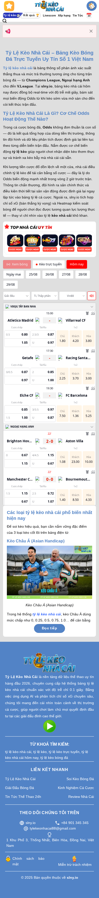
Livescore (49, 15)
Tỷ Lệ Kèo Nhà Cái (21, 677)
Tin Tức (78, 15)
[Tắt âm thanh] (91, 295)
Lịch (88, 15)
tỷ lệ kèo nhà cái (18, 752)
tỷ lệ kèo (40, 752)
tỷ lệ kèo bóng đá (54, 758)
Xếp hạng (64, 15)
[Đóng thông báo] (91, 31)
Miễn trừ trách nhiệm (75, 865)
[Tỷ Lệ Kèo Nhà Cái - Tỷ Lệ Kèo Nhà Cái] (49, 6)
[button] (5, 21)
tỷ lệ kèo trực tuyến (64, 752)
